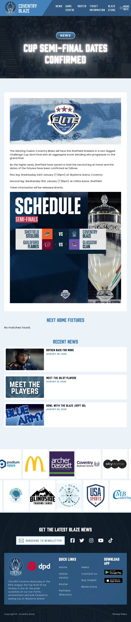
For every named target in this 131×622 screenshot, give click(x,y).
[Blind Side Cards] (29, 495)
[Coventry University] (101, 463)
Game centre (70, 7)
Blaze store (89, 587)
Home (63, 567)
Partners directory (65, 592)
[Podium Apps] (21, 463)
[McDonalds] (48, 463)
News (59, 6)
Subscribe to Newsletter (44, 540)
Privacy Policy (120, 614)
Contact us (89, 574)
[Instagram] (91, 540)
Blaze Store (112, 7)
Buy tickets (89, 580)
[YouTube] (101, 540)
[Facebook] (72, 540)
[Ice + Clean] (56, 495)
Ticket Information (97, 7)
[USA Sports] (82, 495)
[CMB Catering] (109, 495)
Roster (82, 6)
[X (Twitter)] (82, 540)
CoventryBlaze (28, 8)
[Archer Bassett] (74, 463)
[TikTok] (110, 540)
